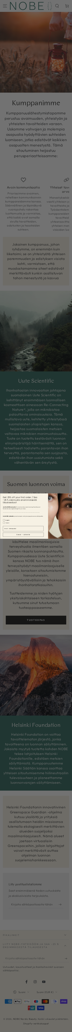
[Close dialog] (69, 495)
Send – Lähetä (23, 534)
